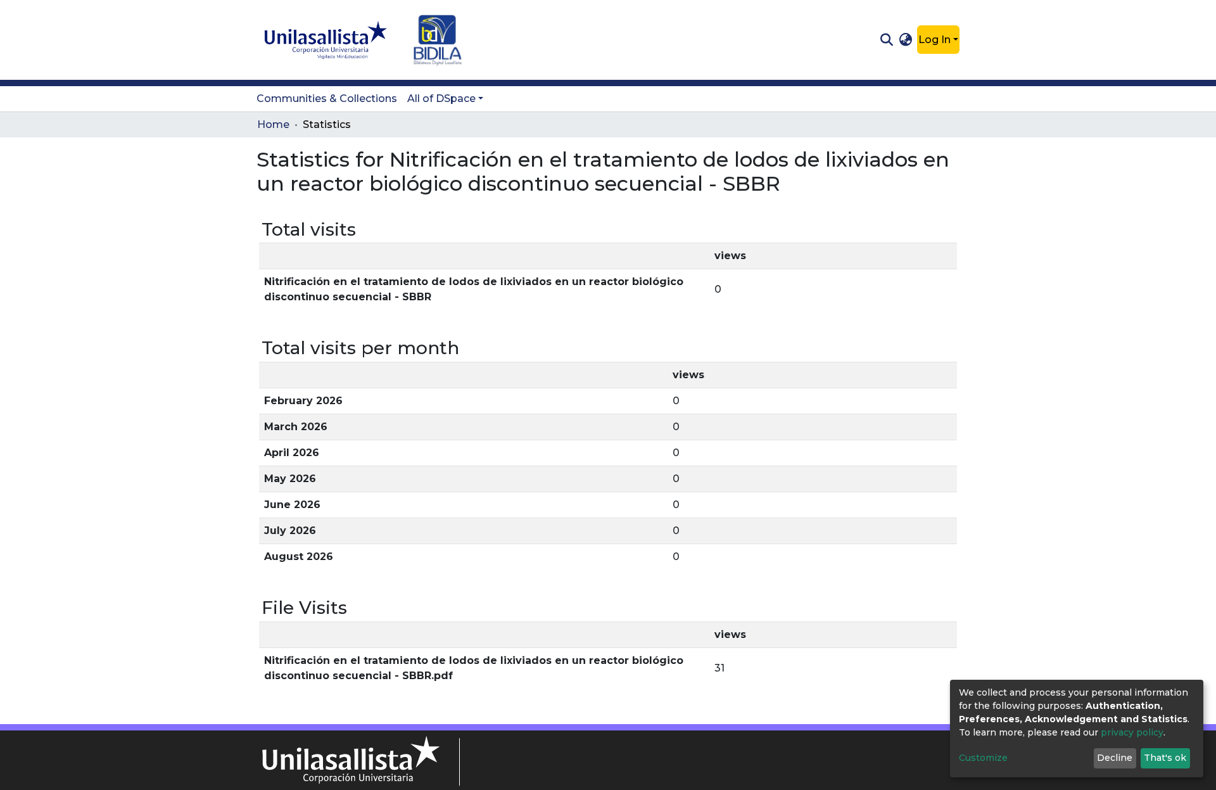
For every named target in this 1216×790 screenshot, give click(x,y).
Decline (1114, 757)
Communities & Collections (326, 98)
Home (273, 124)
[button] (906, 40)
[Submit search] (886, 40)
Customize (983, 757)
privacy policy (1132, 732)
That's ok (1165, 757)
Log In (934, 40)
